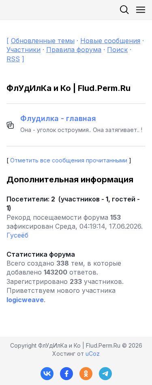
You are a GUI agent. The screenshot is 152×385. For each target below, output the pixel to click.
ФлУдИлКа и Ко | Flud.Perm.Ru (68, 88)
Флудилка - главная (58, 118)
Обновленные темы (43, 41)
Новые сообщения (110, 41)
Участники (23, 49)
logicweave (25, 300)
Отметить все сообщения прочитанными (68, 160)
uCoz (93, 353)
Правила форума (73, 49)
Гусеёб (17, 235)
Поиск (117, 49)
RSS (13, 59)
